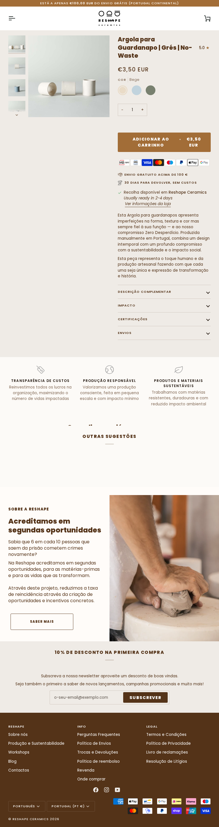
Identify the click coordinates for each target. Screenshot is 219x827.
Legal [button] (151, 726)
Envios (124, 333)
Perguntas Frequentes (98, 734)
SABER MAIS (42, 621)
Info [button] (81, 726)
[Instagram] (106, 789)
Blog (12, 761)
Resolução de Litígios (166, 761)
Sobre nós (18, 734)
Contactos (18, 770)
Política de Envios (94, 743)
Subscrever (145, 697)
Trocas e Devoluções (97, 752)
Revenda (85, 770)
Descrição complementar (144, 291)
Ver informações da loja (148, 204)
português (24, 806)
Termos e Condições (166, 734)
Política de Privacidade (168, 743)
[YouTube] (117, 789)
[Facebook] (95, 789)
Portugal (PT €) (68, 806)
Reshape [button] (16, 726)
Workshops (18, 752)
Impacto (126, 305)
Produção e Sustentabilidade (36, 743)
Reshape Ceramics (31, 819)
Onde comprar (91, 779)
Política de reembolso (98, 761)
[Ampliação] (69, 76)
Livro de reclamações (167, 752)
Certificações (132, 319)
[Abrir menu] (16, 18)
